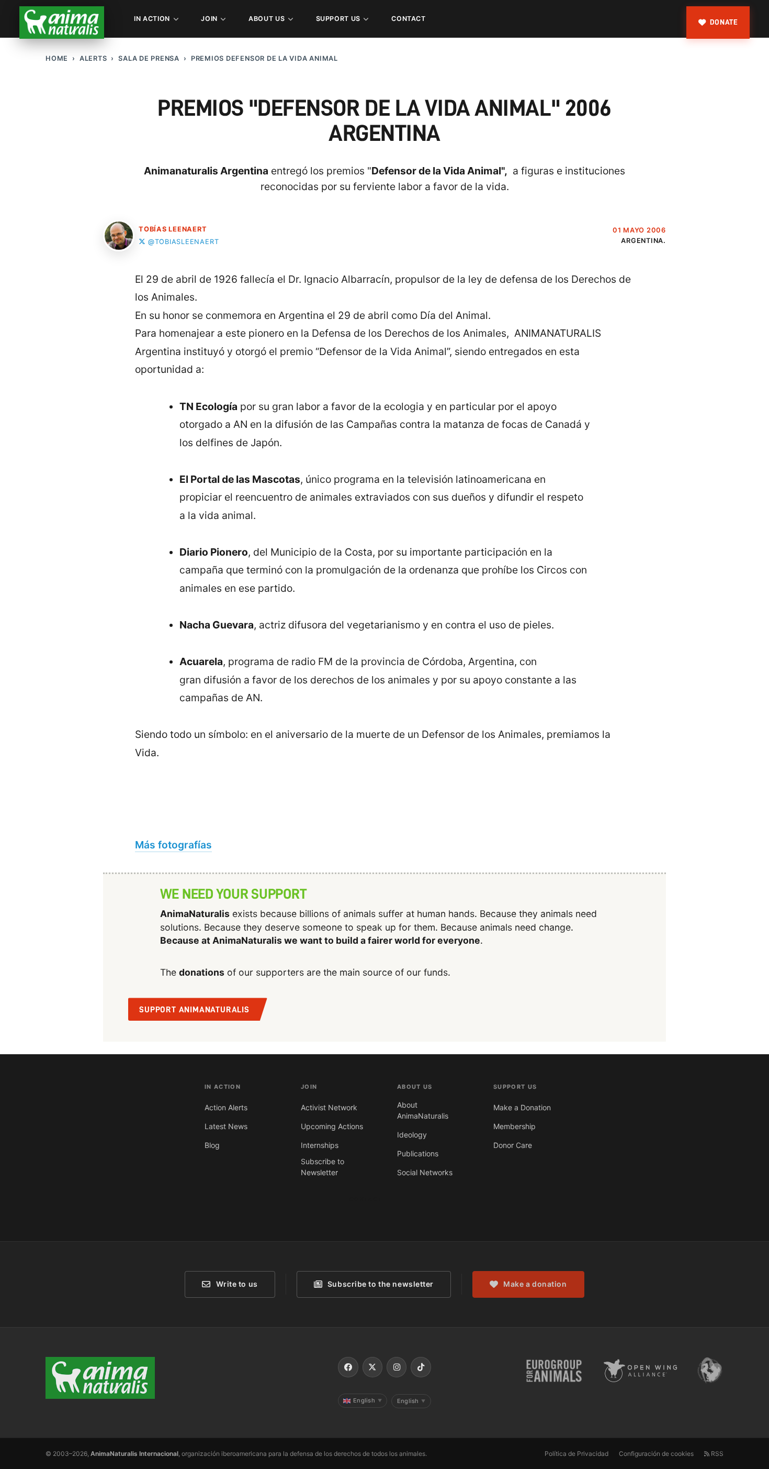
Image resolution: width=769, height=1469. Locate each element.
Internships (319, 1145)
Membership (514, 1126)
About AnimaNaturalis (422, 1110)
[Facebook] (348, 1367)
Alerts (93, 58)
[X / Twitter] (372, 1367)
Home (57, 58)
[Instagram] (396, 1367)
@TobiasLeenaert (183, 242)
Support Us (338, 19)
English (367, 1400)
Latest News (226, 1126)
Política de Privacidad (576, 1453)
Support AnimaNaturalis (194, 1010)
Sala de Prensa (148, 58)
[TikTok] (421, 1367)
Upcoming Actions (332, 1126)
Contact (408, 19)
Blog (212, 1145)
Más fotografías (173, 844)
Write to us (237, 1283)
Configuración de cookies (656, 1453)
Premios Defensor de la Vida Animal (264, 58)
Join (209, 19)
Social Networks (425, 1172)
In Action (152, 19)
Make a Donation (522, 1107)
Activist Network (329, 1107)
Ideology (412, 1134)
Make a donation (535, 1283)
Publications (417, 1153)
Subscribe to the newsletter (380, 1283)
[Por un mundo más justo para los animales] (61, 22)
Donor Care (512, 1145)
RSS (716, 1453)
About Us (266, 19)
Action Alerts (226, 1107)
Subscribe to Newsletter (322, 1167)
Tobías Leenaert (173, 229)
